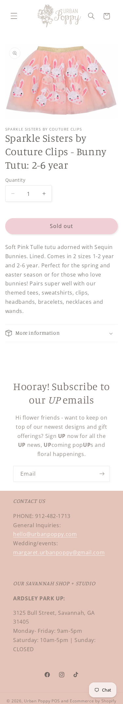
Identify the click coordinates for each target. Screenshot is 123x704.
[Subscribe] (102, 474)
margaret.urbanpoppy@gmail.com (59, 552)
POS (55, 700)
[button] (13, 16)
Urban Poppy (37, 700)
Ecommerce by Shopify (93, 700)
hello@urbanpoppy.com (45, 534)
